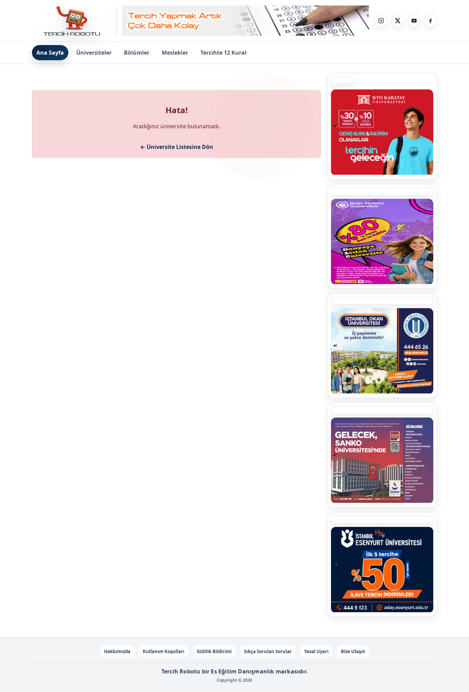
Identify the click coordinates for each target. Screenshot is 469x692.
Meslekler (175, 52)
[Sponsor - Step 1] (245, 21)
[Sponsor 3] (382, 460)
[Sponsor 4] (382, 350)
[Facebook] (430, 20)
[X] (397, 20)
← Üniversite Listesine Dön (176, 147)
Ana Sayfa (50, 52)
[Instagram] (381, 20)
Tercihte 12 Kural (224, 52)
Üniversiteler (94, 52)
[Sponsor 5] (382, 569)
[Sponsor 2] (382, 241)
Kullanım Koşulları (163, 651)
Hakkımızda (117, 651)
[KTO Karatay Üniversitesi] (382, 132)
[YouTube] (414, 20)
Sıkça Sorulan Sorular (268, 651)
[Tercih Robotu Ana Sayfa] (74, 20)
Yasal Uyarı (316, 651)
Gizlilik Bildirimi (214, 651)
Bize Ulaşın (353, 651)
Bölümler (136, 52)
